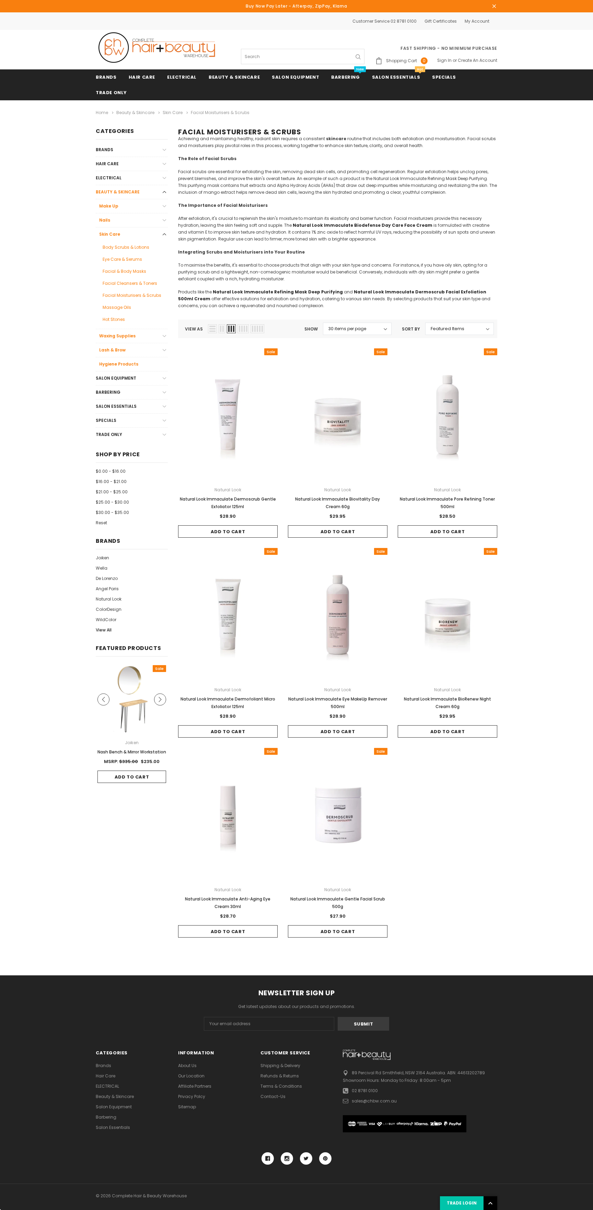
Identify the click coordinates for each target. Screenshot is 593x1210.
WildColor (106, 620)
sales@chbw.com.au (374, 1101)
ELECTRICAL (182, 77)
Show (311, 329)
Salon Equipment (295, 77)
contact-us (273, 1096)
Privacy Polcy (191, 1096)
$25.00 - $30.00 (112, 502)
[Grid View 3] (231, 328)
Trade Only (111, 92)
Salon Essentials (396, 77)
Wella (101, 568)
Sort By (411, 329)
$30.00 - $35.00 (112, 512)
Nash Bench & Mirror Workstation (131, 752)
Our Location (191, 1076)
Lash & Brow (112, 350)
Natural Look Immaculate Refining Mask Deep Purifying (278, 292)
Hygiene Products (118, 364)
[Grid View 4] (243, 328)
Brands (106, 77)
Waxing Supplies (117, 336)
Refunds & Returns (279, 1076)
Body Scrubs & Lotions (126, 247)
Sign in (444, 60)
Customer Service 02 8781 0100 (384, 21)
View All (104, 630)
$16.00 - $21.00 (111, 481)
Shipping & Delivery (280, 1065)
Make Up (108, 206)
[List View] (212, 328)
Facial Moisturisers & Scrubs (132, 295)
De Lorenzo (107, 578)
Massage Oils (117, 307)
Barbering (345, 77)
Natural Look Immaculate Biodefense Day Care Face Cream (363, 225)
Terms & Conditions (281, 1086)
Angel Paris (107, 589)
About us (187, 1065)
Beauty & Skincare (234, 77)
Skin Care (109, 234)
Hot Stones (114, 319)
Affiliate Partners (194, 1086)
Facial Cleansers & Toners (130, 283)
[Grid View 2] (222, 328)
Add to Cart (228, 531)
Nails (104, 220)
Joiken (102, 558)
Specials (444, 77)
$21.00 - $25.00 (112, 492)
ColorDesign (108, 609)
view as (194, 329)
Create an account (477, 60)
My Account (477, 21)
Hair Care (142, 77)
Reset (101, 523)
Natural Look (108, 599)
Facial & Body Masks (124, 271)
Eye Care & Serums (122, 259)
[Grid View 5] (257, 328)
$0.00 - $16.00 (111, 471)
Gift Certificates (441, 21)
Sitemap (187, 1107)
